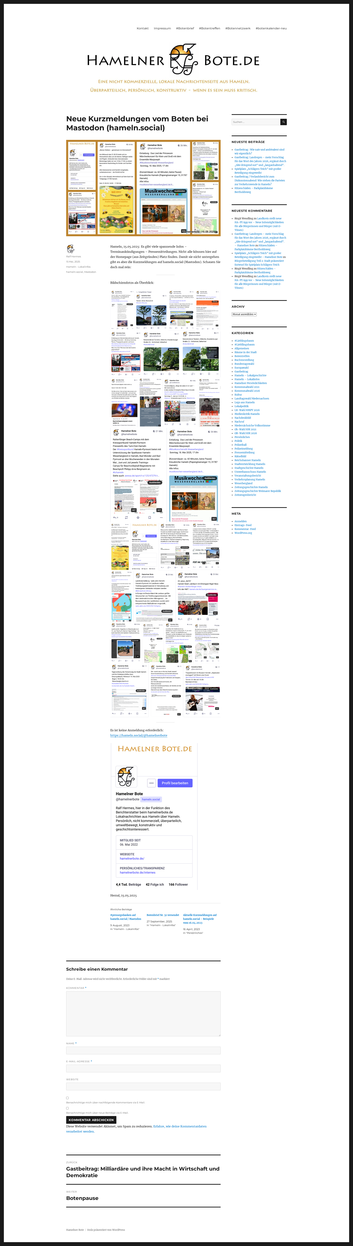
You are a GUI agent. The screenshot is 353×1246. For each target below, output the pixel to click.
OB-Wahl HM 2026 (246, 433)
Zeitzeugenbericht (245, 495)
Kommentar (76, 988)
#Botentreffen (209, 28)
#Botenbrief (185, 28)
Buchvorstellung (244, 360)
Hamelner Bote (75, 1229)
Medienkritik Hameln (247, 414)
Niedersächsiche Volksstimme (252, 425)
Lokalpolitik (242, 406)
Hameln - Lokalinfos (78, 266)
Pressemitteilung (245, 452)
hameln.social (74, 271)
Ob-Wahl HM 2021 (245, 429)
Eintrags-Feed (243, 525)
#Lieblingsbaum (244, 340)
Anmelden (241, 521)
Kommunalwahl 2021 (247, 387)
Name (71, 1043)
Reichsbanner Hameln (248, 460)
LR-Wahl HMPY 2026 (247, 410)
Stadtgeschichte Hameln (249, 468)
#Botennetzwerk (238, 28)
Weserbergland (243, 483)
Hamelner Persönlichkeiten (251, 383)
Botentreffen (242, 356)
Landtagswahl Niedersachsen (252, 398)
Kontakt (143, 28)
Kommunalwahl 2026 (247, 390)
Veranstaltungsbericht (248, 475)
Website (72, 1079)
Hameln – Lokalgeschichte (250, 375)
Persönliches (242, 437)
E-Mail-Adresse (79, 1061)
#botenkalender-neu (271, 28)
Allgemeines (242, 348)
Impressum (162, 28)
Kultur (238, 394)
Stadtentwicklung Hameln (250, 464)
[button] (122, 310)
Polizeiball (241, 444)
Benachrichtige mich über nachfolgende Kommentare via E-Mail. (105, 1102)
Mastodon (90, 271)
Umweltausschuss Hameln (250, 471)
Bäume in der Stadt (246, 352)
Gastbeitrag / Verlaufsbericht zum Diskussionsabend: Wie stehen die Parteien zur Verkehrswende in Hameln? (260, 180)
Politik (238, 441)
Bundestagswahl (244, 363)
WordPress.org (243, 533)
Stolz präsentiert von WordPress (106, 1229)
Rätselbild (240, 456)
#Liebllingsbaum (245, 344)
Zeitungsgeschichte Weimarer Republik (258, 491)
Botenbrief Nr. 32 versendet (163, 915)
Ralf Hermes (73, 256)
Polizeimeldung (244, 448)
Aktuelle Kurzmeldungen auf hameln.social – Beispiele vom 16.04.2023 (200, 919)
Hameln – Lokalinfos (247, 379)
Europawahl (242, 367)
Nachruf (239, 421)
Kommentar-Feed (245, 529)
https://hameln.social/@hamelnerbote (138, 735)
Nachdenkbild (243, 417)
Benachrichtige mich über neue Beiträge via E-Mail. (97, 1112)
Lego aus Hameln (245, 402)
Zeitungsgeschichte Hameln (251, 487)
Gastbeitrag (241, 371)
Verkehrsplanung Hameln (250, 479)
